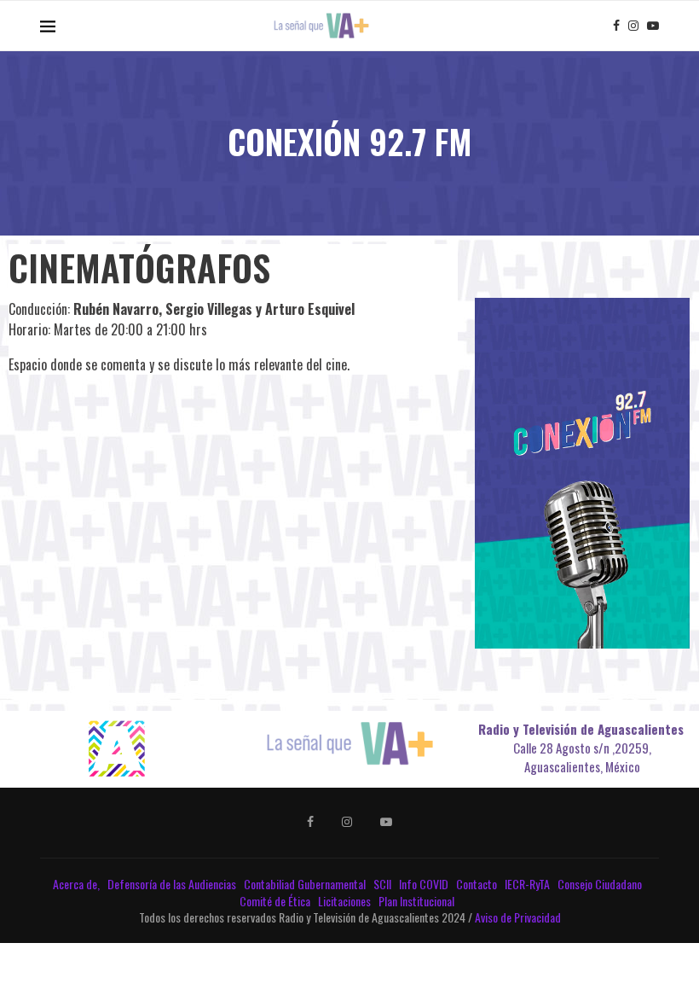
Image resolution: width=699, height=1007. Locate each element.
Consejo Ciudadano (600, 884)
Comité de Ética (276, 901)
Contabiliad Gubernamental (306, 884)
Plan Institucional (417, 901)
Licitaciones (345, 901)
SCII (383, 884)
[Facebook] (616, 25)
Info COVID (425, 884)
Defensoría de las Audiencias (170, 884)
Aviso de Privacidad (518, 917)
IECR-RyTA (528, 884)
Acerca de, (77, 884)
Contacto (478, 884)
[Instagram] (633, 25)
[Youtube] (653, 25)
